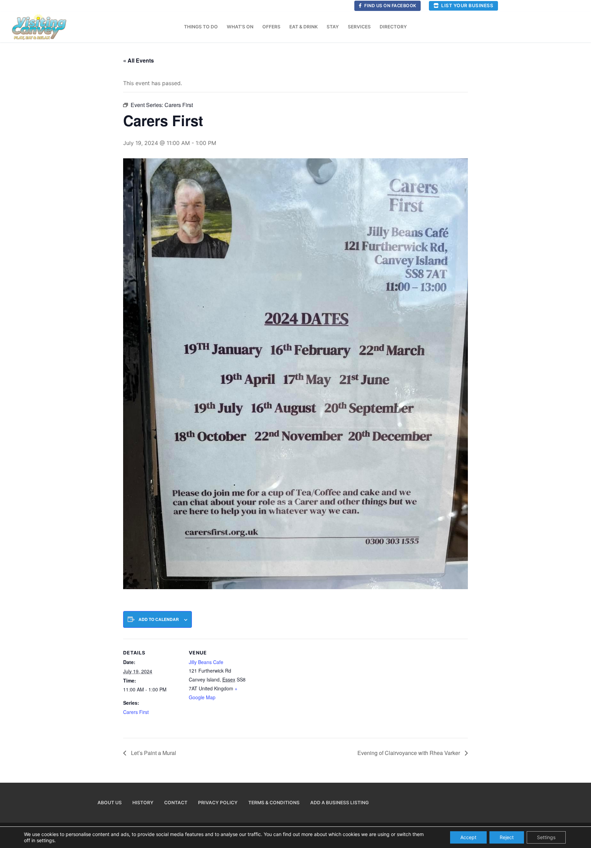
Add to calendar (159, 619)
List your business (467, 5)
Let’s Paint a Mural (153, 753)
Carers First (136, 711)
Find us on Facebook (390, 5)
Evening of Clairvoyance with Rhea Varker (409, 753)
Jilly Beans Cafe (206, 662)
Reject (507, 837)
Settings (546, 837)
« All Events (138, 60)
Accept (468, 837)
